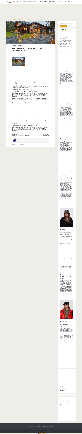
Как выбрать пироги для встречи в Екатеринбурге (66, 46)
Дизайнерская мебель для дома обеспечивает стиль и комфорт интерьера (66, 38)
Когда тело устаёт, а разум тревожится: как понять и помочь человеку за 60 (66, 354)
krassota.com (44, 433)
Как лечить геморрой (45, 135)
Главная (41, 1)
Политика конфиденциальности (41, 430)
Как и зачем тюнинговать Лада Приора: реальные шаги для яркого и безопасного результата (66, 41)
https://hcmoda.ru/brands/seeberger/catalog (65, 195)
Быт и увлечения (47, 1)
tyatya (22, 45)
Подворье (64, 1)
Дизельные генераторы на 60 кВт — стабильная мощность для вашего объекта (66, 378)
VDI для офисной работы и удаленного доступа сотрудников (66, 49)
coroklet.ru (40, 433)
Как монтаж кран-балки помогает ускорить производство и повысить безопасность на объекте (66, 361)
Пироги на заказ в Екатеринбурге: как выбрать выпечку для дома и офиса (65, 44)
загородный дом (22, 144)
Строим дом (18, 19)
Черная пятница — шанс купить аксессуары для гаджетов (20, 135)
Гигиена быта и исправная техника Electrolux (65, 51)
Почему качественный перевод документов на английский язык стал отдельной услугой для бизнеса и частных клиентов (65, 358)
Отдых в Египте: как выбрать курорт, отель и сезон (66, 32)
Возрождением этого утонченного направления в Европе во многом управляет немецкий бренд (66, 194)
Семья (51, 1)
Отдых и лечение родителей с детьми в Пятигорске (66, 351)
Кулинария (69, 1)
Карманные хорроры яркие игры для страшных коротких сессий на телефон (66, 54)
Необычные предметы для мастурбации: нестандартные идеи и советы (65, 374)
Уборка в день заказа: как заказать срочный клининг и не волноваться (66, 35)
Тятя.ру (41, 424)
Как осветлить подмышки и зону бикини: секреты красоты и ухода (66, 390)
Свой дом (55, 1)
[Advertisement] (41, 10)
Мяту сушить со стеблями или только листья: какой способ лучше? (66, 386)
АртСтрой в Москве (27, 53)
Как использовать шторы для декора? (64, 409)
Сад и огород (60, 1)
